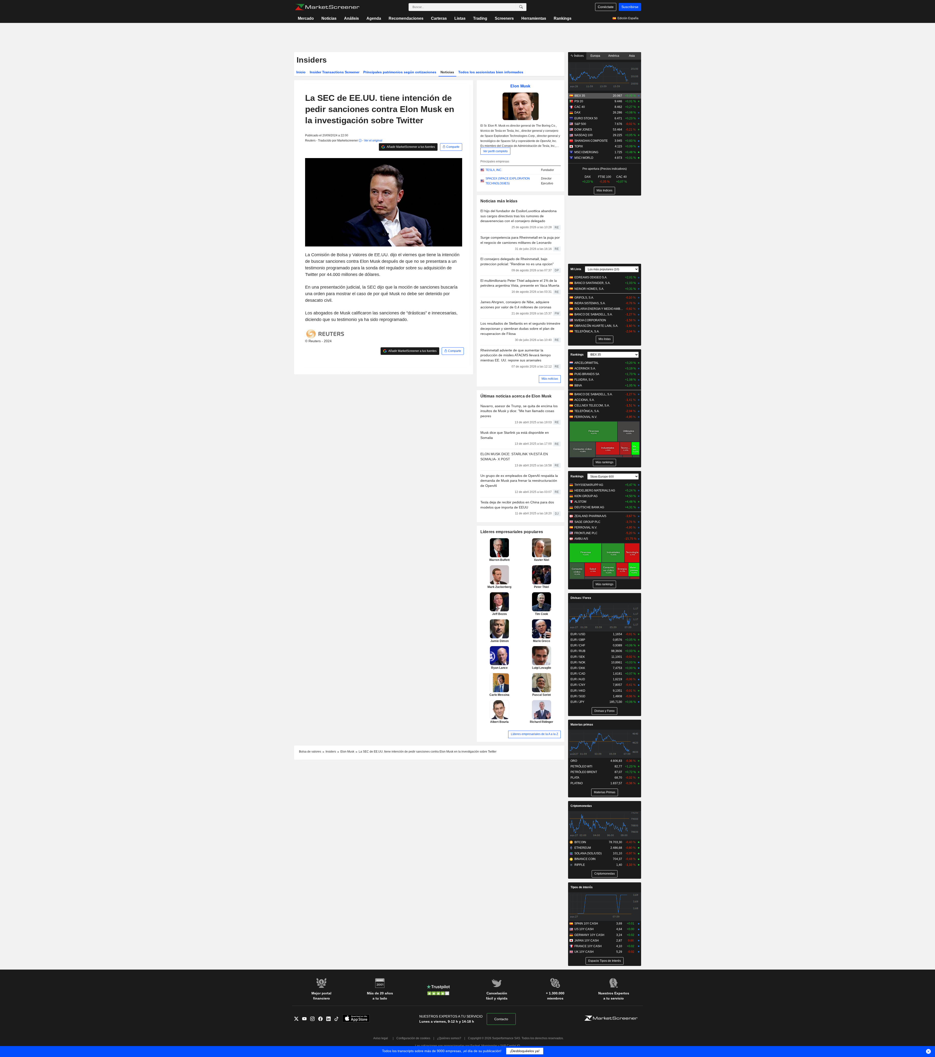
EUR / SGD (577, 696)
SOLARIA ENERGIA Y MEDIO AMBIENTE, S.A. (598, 309)
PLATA (574, 777)
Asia (632, 55)
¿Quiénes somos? (449, 1038)
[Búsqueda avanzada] (521, 7)
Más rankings (604, 462)
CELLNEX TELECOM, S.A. (592, 405)
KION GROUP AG (586, 496)
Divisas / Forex (580, 598)
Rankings (562, 18)
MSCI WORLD (583, 158)
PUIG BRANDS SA (586, 374)
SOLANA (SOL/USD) (588, 853)
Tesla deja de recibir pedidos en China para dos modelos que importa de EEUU (517, 504)
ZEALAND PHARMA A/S (590, 516)
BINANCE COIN (585, 859)
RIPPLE (579, 865)
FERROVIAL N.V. (585, 417)
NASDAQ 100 (583, 135)
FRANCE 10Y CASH (588, 946)
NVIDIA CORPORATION (590, 320)
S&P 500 (580, 124)
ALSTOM (580, 501)
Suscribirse (629, 7)
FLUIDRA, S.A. (584, 379)
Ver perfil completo (495, 151)
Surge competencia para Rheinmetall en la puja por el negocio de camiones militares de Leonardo (520, 240)
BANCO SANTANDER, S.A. (592, 283)
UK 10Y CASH (584, 951)
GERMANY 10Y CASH (589, 935)
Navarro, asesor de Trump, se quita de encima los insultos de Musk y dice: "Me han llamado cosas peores (519, 411)
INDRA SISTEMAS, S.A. (590, 303)
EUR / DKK (577, 668)
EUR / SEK (577, 657)
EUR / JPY (577, 702)
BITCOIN (580, 842)
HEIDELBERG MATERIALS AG (594, 490)
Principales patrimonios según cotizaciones (399, 72)
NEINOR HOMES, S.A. (589, 289)
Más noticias (550, 378)
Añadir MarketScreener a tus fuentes (410, 147)
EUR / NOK (577, 662)
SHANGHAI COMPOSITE (591, 140)
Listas (460, 18)
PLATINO (576, 783)
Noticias (329, 18)
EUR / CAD (577, 673)
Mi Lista (575, 269)
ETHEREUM (582, 847)
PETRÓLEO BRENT (583, 772)
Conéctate (606, 7)
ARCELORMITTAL (586, 363)
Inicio (301, 72)
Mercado (306, 18)
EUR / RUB (577, 651)
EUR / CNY (577, 685)
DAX (577, 112)
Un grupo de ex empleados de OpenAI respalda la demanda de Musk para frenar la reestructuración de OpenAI (519, 481)
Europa (595, 55)
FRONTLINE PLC (586, 533)
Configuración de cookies (413, 1038)
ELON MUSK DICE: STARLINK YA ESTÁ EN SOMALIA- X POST (514, 456)
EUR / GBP (577, 640)
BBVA (578, 385)
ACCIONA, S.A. (584, 400)
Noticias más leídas (498, 201)
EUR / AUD (577, 679)
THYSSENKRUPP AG (588, 485)
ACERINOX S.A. (585, 368)
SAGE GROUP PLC (587, 522)
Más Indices (604, 190)
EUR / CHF (577, 645)
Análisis (351, 18)
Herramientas (533, 18)
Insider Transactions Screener (334, 72)
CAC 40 (579, 107)
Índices (578, 55)
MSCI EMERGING (586, 152)
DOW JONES (583, 129)
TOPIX (578, 146)
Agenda (373, 18)
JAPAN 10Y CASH (586, 940)
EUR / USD (577, 634)
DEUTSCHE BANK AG (589, 507)
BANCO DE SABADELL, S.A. (593, 314)
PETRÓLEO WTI (581, 766)
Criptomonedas (581, 806)
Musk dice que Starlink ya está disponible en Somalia (514, 435)
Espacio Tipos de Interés (604, 961)
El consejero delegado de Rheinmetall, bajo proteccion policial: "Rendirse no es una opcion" (517, 261)
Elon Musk (520, 86)
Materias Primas (604, 792)
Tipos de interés (581, 887)
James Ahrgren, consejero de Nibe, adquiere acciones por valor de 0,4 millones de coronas (515, 304)
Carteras (439, 18)
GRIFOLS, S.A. (584, 297)
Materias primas (581, 724)
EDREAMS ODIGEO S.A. (590, 277)
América (613, 55)
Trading (480, 18)
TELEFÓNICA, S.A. (586, 331)
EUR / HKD (577, 690)
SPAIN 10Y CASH (586, 923)
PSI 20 (578, 101)
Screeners (504, 18)
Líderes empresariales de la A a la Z (534, 734)
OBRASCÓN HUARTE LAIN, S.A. (596, 326)
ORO (573, 761)
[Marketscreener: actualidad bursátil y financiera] (327, 7)
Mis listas (604, 339)
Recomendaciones (406, 18)
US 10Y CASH (584, 929)
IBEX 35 (579, 95)
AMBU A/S (581, 538)
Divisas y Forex (604, 711)
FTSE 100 (604, 177)
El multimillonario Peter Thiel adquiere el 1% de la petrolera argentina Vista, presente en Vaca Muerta (519, 283)
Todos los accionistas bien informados (490, 72)
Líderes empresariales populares (511, 532)
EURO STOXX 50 (586, 118)
